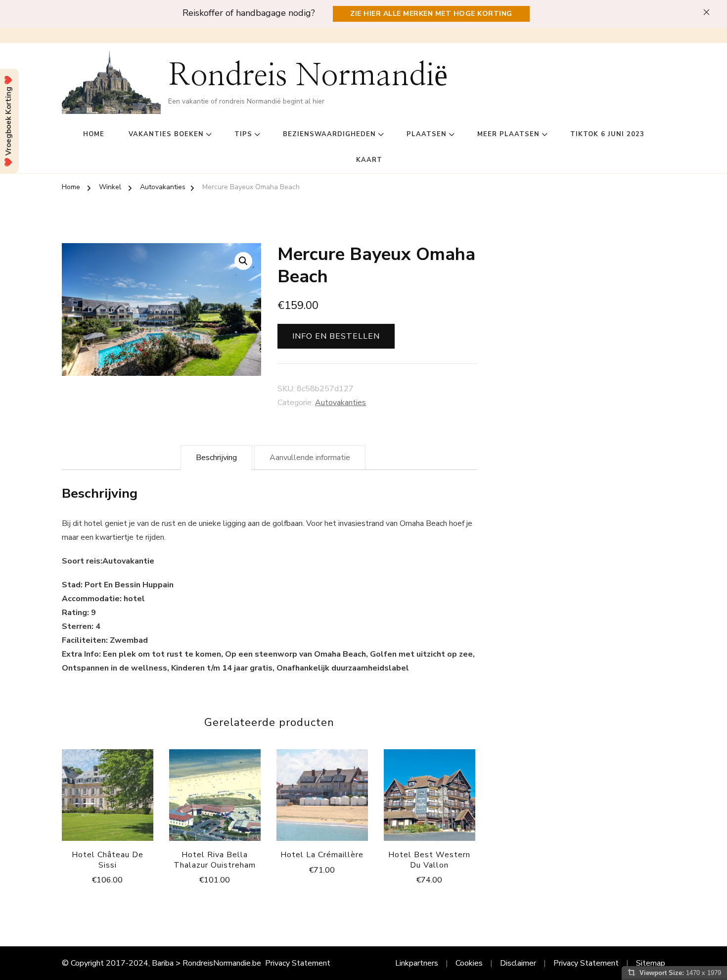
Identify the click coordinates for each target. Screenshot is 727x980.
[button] (243, 261)
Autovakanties (340, 402)
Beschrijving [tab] (216, 457)
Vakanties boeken (166, 134)
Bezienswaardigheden (329, 134)
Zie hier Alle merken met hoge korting (431, 13)
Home (93, 134)
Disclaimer (518, 963)
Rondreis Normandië (308, 76)
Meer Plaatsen (508, 134)
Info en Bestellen (336, 336)
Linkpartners (416, 963)
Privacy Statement (297, 963)
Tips (243, 134)
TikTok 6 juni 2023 (607, 134)
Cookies (469, 963)
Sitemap (650, 963)
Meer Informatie (107, 797)
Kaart (369, 159)
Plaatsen (427, 134)
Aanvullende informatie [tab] (310, 457)
